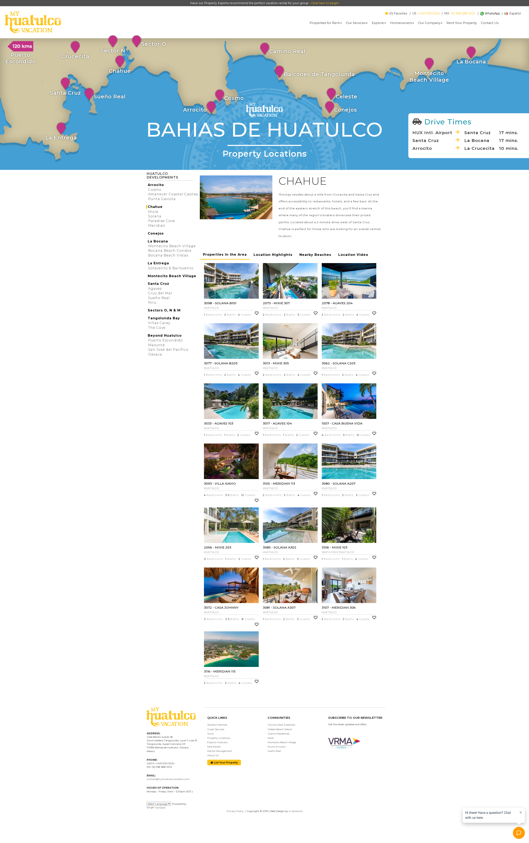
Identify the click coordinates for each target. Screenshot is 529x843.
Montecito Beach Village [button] (172, 276)
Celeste (346, 96)
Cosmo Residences (278, 733)
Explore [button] (378, 23)
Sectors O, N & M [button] (164, 310)
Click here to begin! (325, 3)
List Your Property (225, 762)
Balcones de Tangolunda (319, 74)
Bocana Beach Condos (169, 251)
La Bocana (471, 61)
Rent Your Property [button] (462, 23)
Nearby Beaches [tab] (315, 255)
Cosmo (234, 98)
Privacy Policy (235, 811)
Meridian (157, 226)
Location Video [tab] (353, 255)
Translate (159, 807)
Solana (154, 216)
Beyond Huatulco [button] (165, 335)
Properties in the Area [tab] (225, 254)
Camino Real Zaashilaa (281, 724)
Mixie (153, 212)
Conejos (345, 109)
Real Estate (213, 746)
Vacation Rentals (217, 724)
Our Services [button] (356, 23)
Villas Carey (159, 323)
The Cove (157, 328)
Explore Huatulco (217, 742)
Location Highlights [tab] (273, 255)
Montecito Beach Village (172, 246)
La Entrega (61, 137)
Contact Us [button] (489, 23)
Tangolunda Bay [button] (164, 318)
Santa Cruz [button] (158, 284)
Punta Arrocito (277, 746)
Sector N (112, 50)
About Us (212, 755)
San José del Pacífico (168, 350)
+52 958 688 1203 (462, 13)
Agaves (155, 289)
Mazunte (156, 345)
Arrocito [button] (156, 185)
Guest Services (215, 729)
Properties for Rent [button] (325, 23)
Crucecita (75, 56)
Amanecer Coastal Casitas (173, 194)
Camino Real (287, 51)
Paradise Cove (161, 221)
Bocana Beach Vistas (168, 255)
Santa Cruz (65, 92)
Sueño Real (110, 96)
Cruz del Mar (160, 293)
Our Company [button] (429, 23)
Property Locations (218, 737)
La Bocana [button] (158, 241)
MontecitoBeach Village (429, 76)
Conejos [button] (156, 233)
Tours (210, 733)
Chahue (120, 71)
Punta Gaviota (162, 199)
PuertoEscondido (20, 57)
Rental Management (219, 750)
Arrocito (195, 109)
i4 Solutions (296, 811)
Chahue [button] (155, 207)
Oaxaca (155, 354)
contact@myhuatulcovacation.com (168, 779)
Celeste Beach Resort (280, 729)
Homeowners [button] (401, 23)
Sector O (153, 44)
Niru (152, 302)
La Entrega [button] (158, 263)
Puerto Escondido (165, 340)
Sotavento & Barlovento (171, 268)
